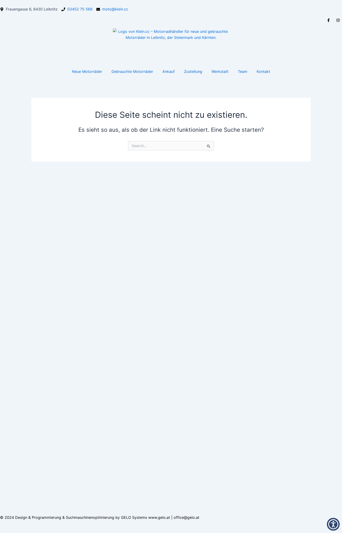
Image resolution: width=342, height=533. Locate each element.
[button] (333, 524)
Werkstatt (219, 71)
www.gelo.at (159, 517)
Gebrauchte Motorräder (132, 71)
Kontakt (263, 71)
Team (242, 71)
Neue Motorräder (87, 71)
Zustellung (193, 71)
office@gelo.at (186, 517)
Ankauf (168, 71)
